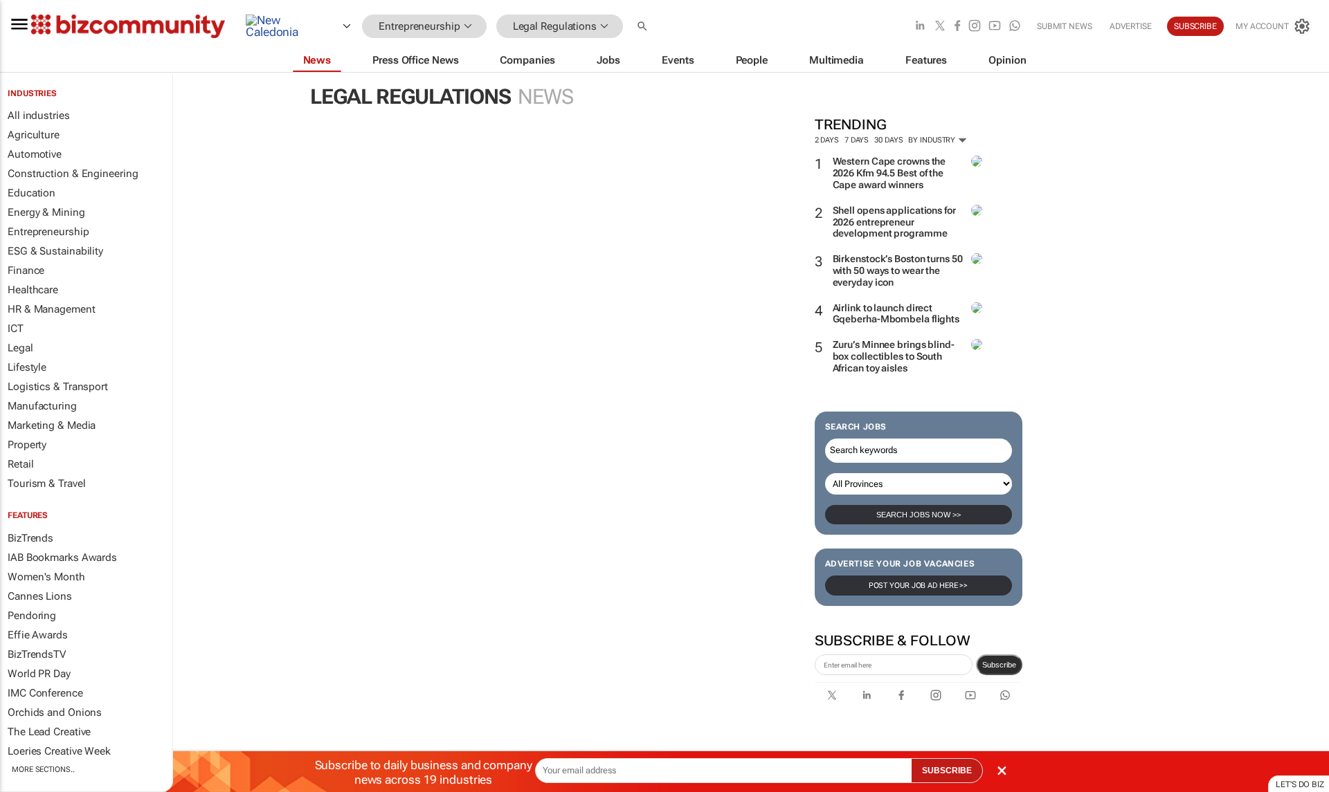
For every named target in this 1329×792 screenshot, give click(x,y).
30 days (888, 140)
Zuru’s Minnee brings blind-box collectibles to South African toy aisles (894, 356)
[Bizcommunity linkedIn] (920, 26)
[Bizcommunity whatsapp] (1014, 26)
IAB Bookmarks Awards (62, 557)
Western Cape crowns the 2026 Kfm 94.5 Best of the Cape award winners (889, 173)
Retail (20, 464)
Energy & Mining (46, 212)
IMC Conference (45, 693)
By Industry (932, 140)
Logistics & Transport (58, 386)
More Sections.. (43, 769)
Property (27, 445)
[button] (644, 26)
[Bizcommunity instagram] (974, 26)
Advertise (1131, 26)
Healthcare (33, 290)
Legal (20, 348)
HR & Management (52, 309)
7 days (856, 140)
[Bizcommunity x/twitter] (940, 26)
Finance (26, 270)
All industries (39, 115)
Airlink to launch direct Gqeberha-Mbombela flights (896, 313)
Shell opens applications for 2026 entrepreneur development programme (894, 222)
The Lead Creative (49, 732)
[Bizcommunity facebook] (957, 26)
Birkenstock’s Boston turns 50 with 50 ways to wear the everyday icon (898, 270)
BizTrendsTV (37, 654)
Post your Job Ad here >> (918, 585)
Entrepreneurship (48, 231)
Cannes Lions (40, 596)
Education (31, 193)
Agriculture (34, 135)
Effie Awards (38, 635)
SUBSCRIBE (947, 770)
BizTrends (30, 538)
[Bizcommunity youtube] (994, 26)
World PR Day (39, 673)
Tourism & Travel (46, 483)
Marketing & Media (52, 425)
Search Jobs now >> (918, 514)
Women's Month (46, 577)
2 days (827, 140)
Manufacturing (42, 406)
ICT (16, 328)
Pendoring (32, 615)
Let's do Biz (1300, 784)
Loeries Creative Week (59, 751)
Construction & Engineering (73, 173)
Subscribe (999, 665)
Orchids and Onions (55, 712)
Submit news (1064, 26)
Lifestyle (27, 367)
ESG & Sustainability (55, 251)
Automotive (35, 154)
